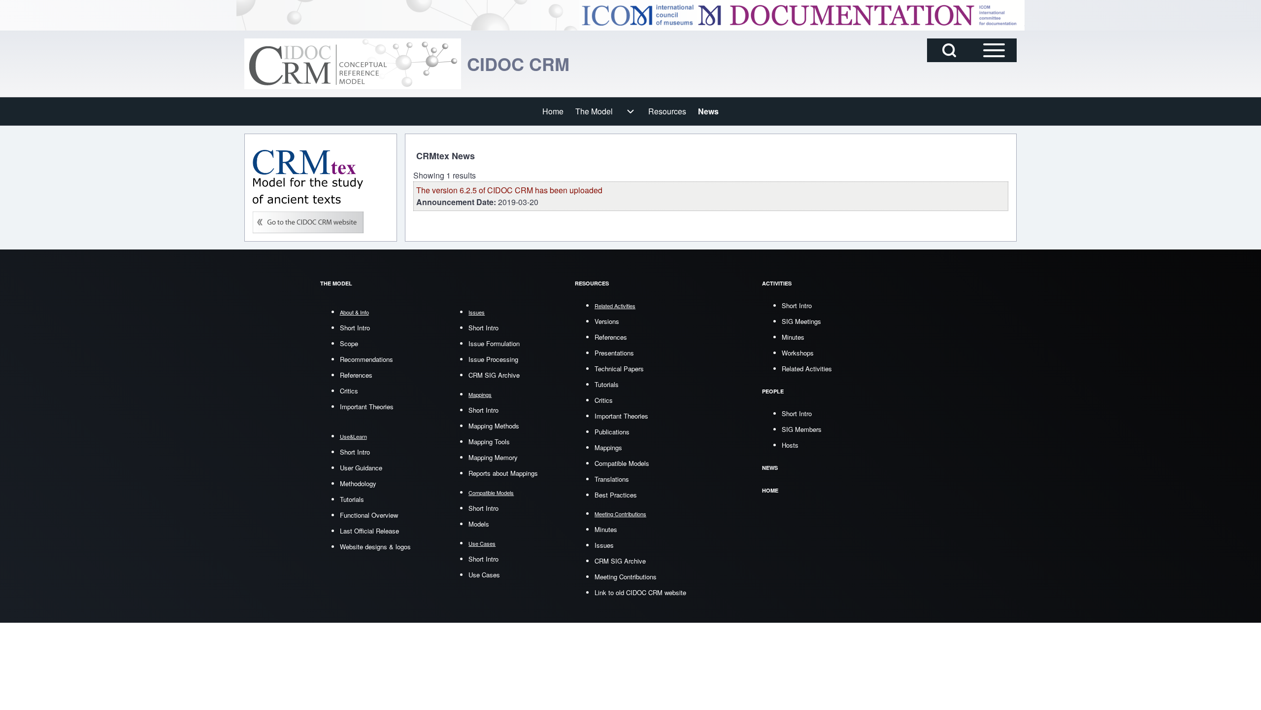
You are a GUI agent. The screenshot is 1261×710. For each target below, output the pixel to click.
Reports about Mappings (503, 473)
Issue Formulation (494, 343)
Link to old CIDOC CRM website (640, 592)
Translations (612, 479)
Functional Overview (369, 515)
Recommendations (366, 359)
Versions (607, 321)
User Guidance (361, 467)
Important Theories (367, 406)
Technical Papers (619, 368)
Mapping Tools (489, 441)
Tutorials (352, 499)
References (356, 375)
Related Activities (807, 368)
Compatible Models (622, 463)
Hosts (790, 445)
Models (478, 524)
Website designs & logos (375, 546)
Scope (349, 343)
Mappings (608, 447)
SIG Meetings (801, 321)
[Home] (352, 63)
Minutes (606, 529)
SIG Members (802, 429)
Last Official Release (369, 530)
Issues (604, 545)
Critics (349, 390)
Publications (612, 431)
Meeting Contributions (626, 576)
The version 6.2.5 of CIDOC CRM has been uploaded (509, 190)
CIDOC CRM (518, 63)
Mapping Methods (493, 425)
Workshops (798, 352)
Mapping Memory (493, 457)
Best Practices (616, 494)
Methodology (358, 483)
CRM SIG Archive (494, 375)
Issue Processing (493, 359)
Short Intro (355, 327)
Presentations (614, 352)
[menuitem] (552, 111)
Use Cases (484, 574)
